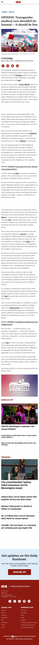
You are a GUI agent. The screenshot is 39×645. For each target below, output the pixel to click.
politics (11, 12)
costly (17, 173)
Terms (2, 627)
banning (18, 75)
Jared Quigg (8, 58)
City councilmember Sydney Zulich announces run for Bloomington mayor (16, 485)
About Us (3, 610)
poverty (23, 234)
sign (19, 80)
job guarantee (15, 308)
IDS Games (24, 613)
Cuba (6, 296)
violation (23, 141)
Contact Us (4, 615)
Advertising (4, 622)
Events (22, 615)
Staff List (3, 612)
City (11, 400)
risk (9, 220)
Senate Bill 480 (25, 84)
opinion (4, 12)
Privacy (3, 625)
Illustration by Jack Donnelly (9, 54)
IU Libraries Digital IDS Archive (29, 622)
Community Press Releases (28, 625)
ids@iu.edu (4, 593)
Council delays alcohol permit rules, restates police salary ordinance (18, 436)
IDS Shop (23, 610)
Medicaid (33, 133)
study (28, 241)
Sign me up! (19, 572)
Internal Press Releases (27, 627)
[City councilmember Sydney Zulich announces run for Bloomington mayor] (19, 469)
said (7, 343)
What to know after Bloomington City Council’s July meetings (18, 444)
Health (22, 617)
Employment (4, 617)
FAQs (2, 620)
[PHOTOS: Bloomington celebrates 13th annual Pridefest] (19, 414)
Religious (23, 620)
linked (3, 217)
